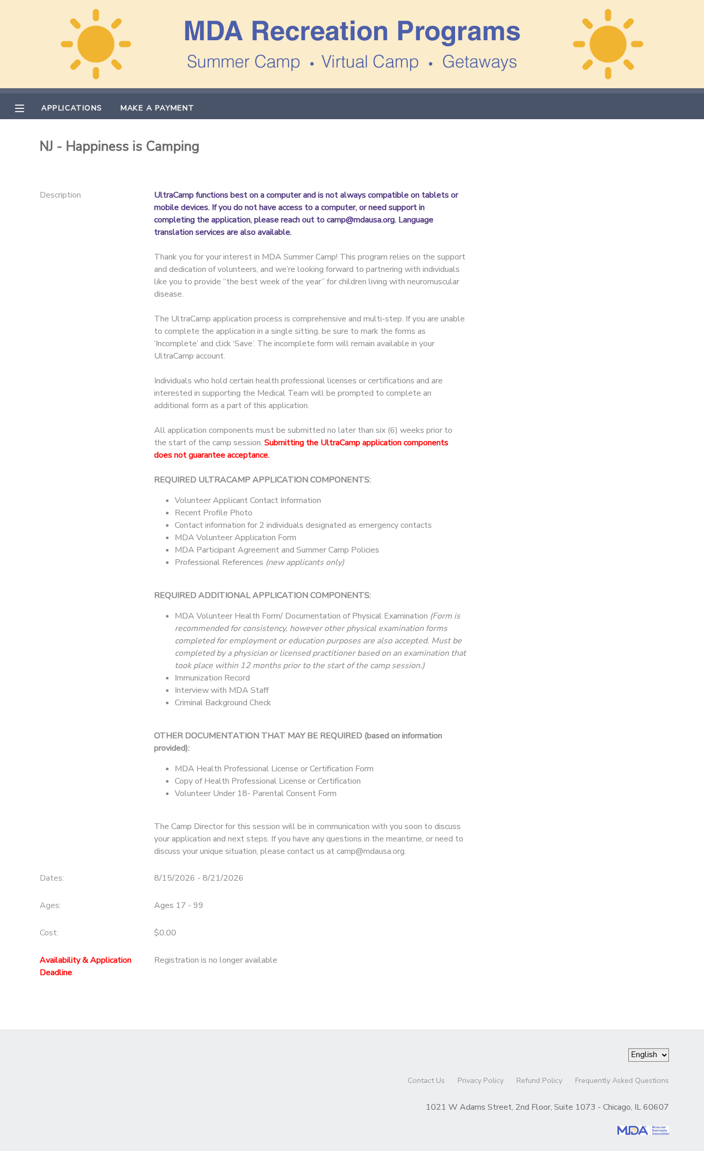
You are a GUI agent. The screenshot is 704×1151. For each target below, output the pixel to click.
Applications (71, 108)
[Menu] (27, 107)
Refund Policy (539, 1080)
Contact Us (426, 1080)
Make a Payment (158, 108)
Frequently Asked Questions (622, 1080)
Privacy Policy (481, 1080)
